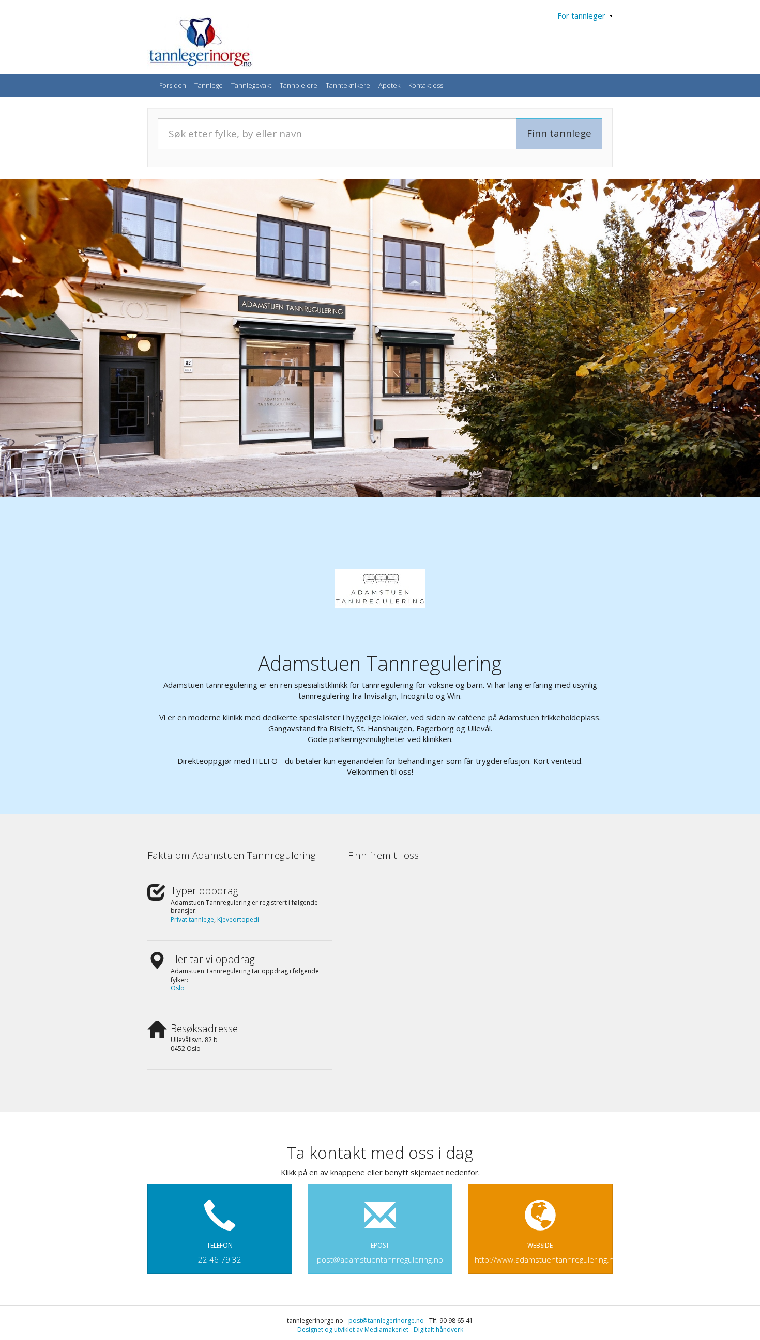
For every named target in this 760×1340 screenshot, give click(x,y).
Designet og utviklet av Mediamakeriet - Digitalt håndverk (380, 1329)
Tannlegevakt (251, 85)
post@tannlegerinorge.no (386, 1320)
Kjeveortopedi (238, 919)
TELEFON (219, 1253)
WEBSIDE (544, 1253)
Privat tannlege (192, 919)
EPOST (380, 1253)
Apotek (389, 85)
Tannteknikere (348, 85)
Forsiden (172, 85)
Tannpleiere (298, 85)
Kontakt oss (425, 85)
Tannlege (208, 85)
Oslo (178, 988)
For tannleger (583, 15)
